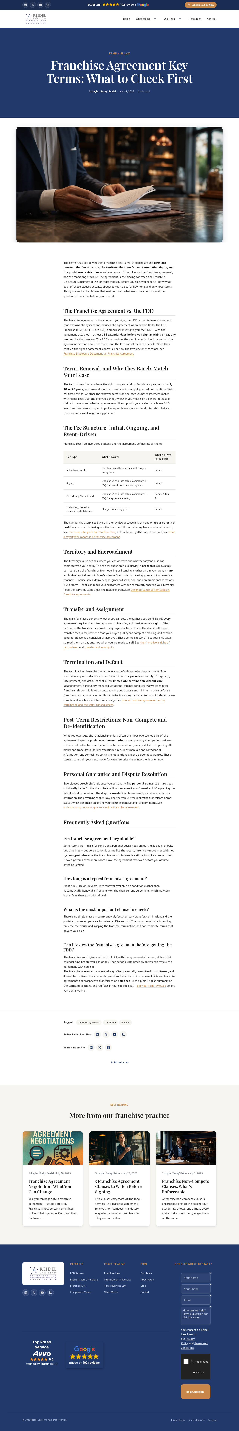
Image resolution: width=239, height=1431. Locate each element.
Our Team (170, 19)
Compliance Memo (80, 1292)
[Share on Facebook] (108, 1047)
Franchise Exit (77, 1285)
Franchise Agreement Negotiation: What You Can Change (50, 1186)
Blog (143, 1285)
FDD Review (77, 1273)
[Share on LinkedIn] (91, 1047)
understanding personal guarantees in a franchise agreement (101, 807)
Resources (195, 19)
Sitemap (212, 1420)
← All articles (120, 1062)
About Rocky (147, 1279)
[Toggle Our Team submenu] (180, 19)
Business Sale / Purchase (84, 1279)
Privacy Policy (178, 1420)
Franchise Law (112, 1273)
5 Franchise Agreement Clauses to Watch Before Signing (118, 1186)
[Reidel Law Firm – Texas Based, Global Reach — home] (35, 19)
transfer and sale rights (99, 647)
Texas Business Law (115, 1285)
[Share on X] (99, 1047)
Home (126, 19)
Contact (212, 19)
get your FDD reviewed (151, 985)
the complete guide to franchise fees (92, 532)
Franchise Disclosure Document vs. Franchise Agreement (98, 353)
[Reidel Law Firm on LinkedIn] (25, 5)
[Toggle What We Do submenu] (155, 19)
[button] (84, 1354)
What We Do (143, 19)
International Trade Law (117, 1279)
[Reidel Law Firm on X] (33, 5)
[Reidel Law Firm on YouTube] (40, 5)
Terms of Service (196, 1420)
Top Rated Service (41, 1345)
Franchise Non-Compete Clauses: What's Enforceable (185, 1186)
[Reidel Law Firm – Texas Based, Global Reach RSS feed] (48, 5)
